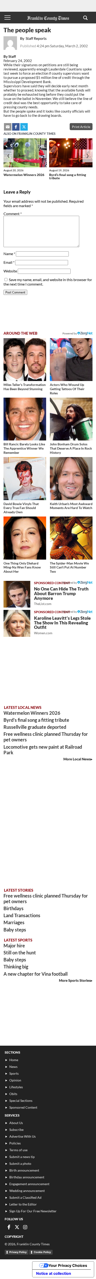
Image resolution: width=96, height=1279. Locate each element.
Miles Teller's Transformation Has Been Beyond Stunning (24, 387)
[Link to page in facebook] (16, 127)
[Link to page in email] (7, 127)
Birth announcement (24, 1170)
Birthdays (13, 908)
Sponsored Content (23, 1107)
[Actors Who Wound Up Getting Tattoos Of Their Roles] (71, 359)
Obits (13, 1094)
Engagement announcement (29, 1184)
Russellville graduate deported (34, 727)
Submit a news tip (22, 1157)
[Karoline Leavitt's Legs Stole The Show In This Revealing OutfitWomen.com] (16, 623)
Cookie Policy (42, 1252)
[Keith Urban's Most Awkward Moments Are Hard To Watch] (71, 478)
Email (8, 262)
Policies (15, 1143)
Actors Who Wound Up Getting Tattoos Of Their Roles (67, 389)
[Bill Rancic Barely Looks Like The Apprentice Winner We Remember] (24, 419)
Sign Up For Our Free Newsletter (33, 1211)
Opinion (15, 1080)
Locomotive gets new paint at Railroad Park (42, 749)
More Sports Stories (75, 980)
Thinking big (15, 966)
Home (13, 1060)
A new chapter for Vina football (35, 974)
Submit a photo (20, 1163)
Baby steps (14, 929)
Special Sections (20, 1101)
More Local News (77, 759)
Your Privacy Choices (67, 1265)
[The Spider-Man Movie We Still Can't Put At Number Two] (71, 538)
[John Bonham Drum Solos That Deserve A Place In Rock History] (71, 419)
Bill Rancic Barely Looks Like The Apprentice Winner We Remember (24, 448)
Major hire (14, 945)
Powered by (69, 333)
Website (10, 271)
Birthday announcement (26, 1177)
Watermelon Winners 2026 (23, 175)
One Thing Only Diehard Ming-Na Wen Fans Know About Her (22, 567)
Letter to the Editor (23, 1204)
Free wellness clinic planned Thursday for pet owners (45, 736)
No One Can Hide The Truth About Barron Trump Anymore (61, 596)
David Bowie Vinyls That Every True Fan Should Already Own (21, 508)
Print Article (81, 127)
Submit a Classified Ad (25, 1197)
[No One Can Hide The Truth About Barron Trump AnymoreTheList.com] (16, 594)
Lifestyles (16, 1087)
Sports (14, 1073)
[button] (85, 18)
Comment (12, 213)
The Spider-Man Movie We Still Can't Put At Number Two (69, 567)
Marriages (13, 922)
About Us (16, 1123)
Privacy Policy (18, 1252)
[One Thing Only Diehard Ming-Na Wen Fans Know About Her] (24, 538)
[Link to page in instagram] (25, 1227)
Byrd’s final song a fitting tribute (67, 176)
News (13, 1067)
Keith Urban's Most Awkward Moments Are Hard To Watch (71, 506)
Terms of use (18, 1150)
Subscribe (16, 1130)
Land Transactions (21, 915)
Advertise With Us (22, 1136)
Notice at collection (53, 1273)
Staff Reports (36, 38)
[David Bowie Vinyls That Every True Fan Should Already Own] (24, 478)
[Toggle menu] (7, 17)
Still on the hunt (19, 952)
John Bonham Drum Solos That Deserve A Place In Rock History (71, 448)
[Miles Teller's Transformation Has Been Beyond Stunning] (24, 359)
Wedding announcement (27, 1191)
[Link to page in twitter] (24, 127)
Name (9, 253)
